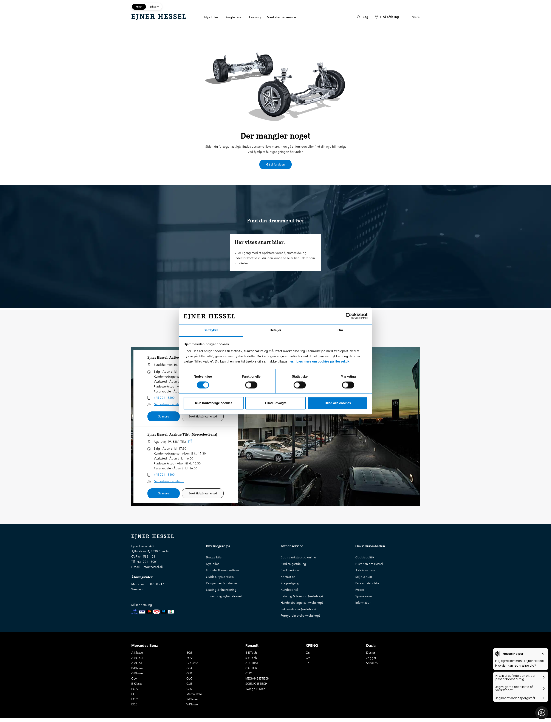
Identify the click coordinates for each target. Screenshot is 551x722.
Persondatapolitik (367, 583)
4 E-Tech (251, 653)
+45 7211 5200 (164, 398)
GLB (189, 673)
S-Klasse (192, 699)
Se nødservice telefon (169, 404)
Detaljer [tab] (275, 330)
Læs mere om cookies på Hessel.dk (322, 361)
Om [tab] (340, 330)
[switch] (251, 385)
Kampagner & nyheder (221, 583)
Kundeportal (289, 590)
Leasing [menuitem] (255, 17)
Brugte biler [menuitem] (234, 17)
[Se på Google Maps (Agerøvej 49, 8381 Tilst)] (190, 442)
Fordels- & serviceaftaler (222, 570)
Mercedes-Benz (144, 645)
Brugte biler (214, 557)
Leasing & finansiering (221, 590)
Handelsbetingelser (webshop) (302, 603)
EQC (134, 699)
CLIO (248, 673)
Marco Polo (194, 694)
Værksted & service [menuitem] (281, 17)
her (290, 361)
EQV (189, 658)
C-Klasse (137, 673)
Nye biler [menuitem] (211, 17)
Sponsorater (363, 596)
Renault (251, 645)
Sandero (372, 663)
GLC (189, 678)
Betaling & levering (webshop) (302, 596)
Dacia (371, 645)
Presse (359, 590)
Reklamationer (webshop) (298, 609)
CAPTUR (251, 668)
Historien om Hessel (369, 564)
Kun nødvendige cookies (213, 403)
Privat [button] (139, 6)
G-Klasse (192, 663)
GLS (189, 689)
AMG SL (136, 663)
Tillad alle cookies (337, 403)
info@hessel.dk (153, 567)
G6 (308, 653)
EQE (134, 704)
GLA (189, 668)
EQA (134, 689)
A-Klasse (137, 653)
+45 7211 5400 (164, 475)
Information (363, 603)
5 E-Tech (251, 658)
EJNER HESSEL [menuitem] (159, 16)
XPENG (312, 645)
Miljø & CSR (363, 577)
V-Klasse (192, 704)
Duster (370, 653)
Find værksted (290, 570)
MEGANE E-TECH (257, 678)
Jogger (371, 658)
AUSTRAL (251, 663)
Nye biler (212, 564)
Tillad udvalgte (275, 403)
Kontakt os (288, 577)
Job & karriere (365, 570)
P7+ (308, 663)
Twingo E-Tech (255, 689)
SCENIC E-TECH (256, 684)
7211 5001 (150, 562)
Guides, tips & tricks (220, 577)
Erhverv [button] (154, 6)
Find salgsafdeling (293, 564)
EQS (189, 653)
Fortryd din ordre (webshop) (300, 615)
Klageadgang (290, 583)
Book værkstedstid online (298, 557)
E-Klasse (136, 684)
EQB (134, 694)
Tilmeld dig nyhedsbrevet (224, 596)
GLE (189, 684)
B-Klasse (137, 668)
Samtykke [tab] (211, 330)
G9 (308, 658)
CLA (134, 678)
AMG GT (137, 658)
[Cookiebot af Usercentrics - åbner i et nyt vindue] (349, 316)
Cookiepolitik (364, 557)
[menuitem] (362, 17)
